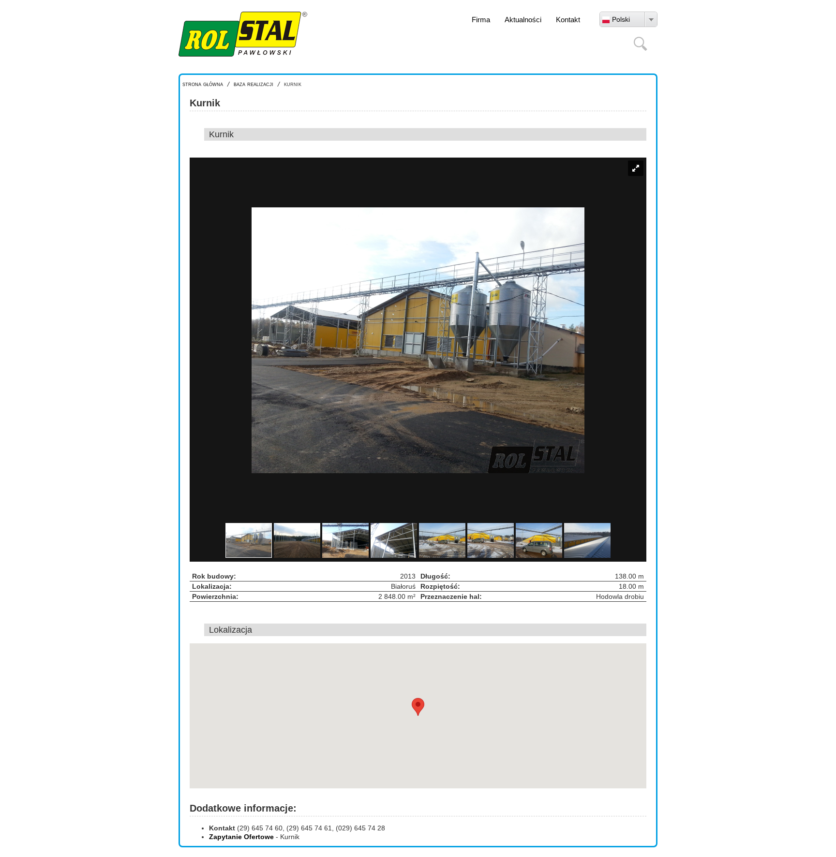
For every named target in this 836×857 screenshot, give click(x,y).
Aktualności (523, 19)
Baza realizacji (253, 83)
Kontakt (568, 19)
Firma (481, 19)
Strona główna (202, 83)
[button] (418, 707)
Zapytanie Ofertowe (241, 837)
